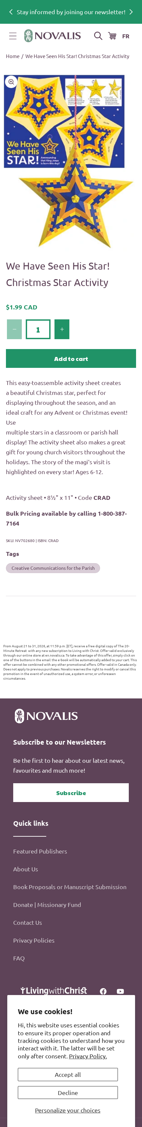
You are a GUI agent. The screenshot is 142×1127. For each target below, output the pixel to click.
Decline (68, 1092)
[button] (13, 36)
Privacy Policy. (88, 1055)
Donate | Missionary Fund (47, 904)
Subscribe (71, 793)
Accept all (68, 1074)
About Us (25, 868)
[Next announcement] (131, 12)
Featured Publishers (40, 851)
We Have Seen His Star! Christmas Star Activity (77, 56)
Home (12, 56)
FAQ (19, 957)
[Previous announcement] (11, 12)
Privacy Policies (33, 940)
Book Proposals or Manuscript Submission (69, 886)
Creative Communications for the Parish (53, 568)
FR (125, 36)
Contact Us (27, 922)
